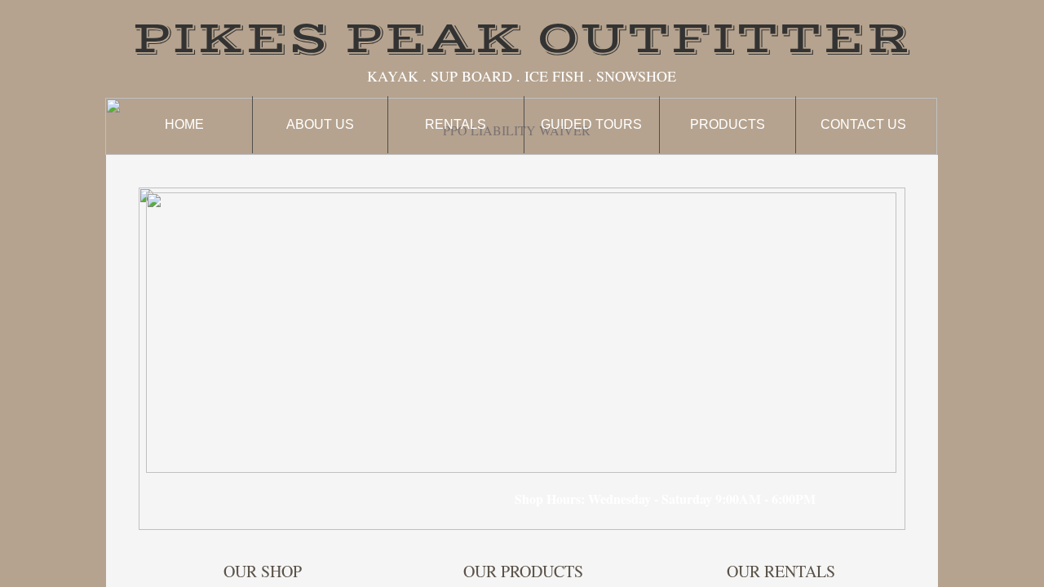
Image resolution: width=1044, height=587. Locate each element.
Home (184, 124)
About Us (320, 124)
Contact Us (863, 124)
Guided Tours (591, 124)
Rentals (455, 124)
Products (727, 124)
